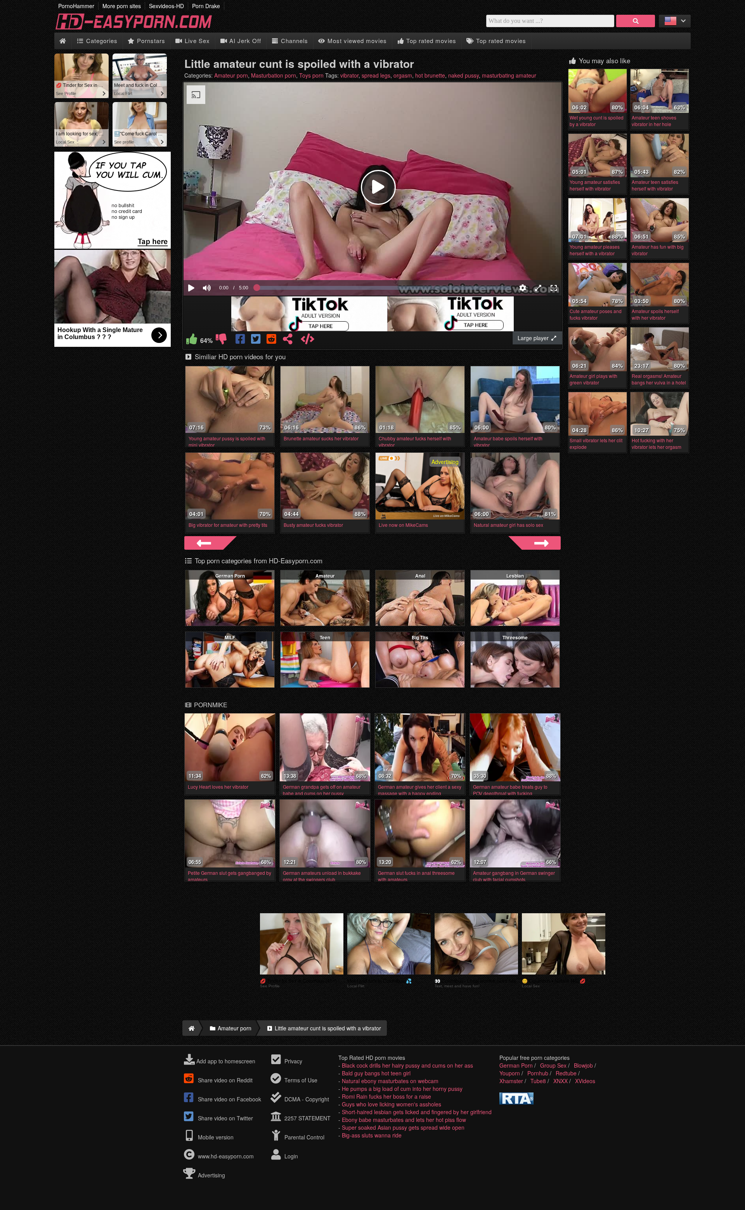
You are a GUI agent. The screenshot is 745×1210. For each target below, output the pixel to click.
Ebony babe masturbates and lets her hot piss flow (404, 1119)
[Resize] (538, 288)
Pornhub (537, 1073)
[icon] (62, 41)
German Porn (230, 575)
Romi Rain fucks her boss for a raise (386, 1096)
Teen (325, 637)
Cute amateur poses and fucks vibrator (596, 314)
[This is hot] (192, 340)
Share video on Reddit (224, 1080)
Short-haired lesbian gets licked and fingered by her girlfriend (417, 1112)
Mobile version (215, 1137)
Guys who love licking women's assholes (391, 1104)
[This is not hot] (221, 340)
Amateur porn (231, 75)
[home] (190, 1028)
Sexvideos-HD (166, 6)
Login (290, 1156)
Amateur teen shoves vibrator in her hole (654, 120)
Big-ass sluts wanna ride (372, 1135)
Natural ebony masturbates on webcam (390, 1081)
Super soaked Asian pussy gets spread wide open (403, 1127)
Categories (101, 40)
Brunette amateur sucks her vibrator (321, 438)
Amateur (325, 575)
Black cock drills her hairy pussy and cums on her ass (407, 1065)
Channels (293, 40)
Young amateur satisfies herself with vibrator (595, 185)
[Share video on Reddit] (272, 340)
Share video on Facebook (228, 1099)
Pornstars (150, 40)
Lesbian (515, 575)
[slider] (220, 264)
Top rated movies (430, 40)
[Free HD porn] (139, 29)
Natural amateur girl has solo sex (508, 524)
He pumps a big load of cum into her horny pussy (402, 1088)
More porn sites (121, 6)
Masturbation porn (273, 75)
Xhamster (511, 1081)
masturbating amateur (509, 75)
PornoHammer (76, 6)
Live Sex (196, 40)
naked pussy (463, 75)
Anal (420, 575)
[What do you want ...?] (635, 21)
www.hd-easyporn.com (226, 1156)
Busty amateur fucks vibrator (313, 524)
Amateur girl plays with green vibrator (593, 379)
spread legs (376, 75)
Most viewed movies (356, 40)
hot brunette (430, 75)
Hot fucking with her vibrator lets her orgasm (656, 443)
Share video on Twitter (224, 1118)
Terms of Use (300, 1080)
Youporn (509, 1073)
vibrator (349, 75)
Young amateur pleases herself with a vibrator (595, 249)
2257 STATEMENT (307, 1118)
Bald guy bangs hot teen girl (376, 1073)
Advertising (210, 1175)
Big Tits (420, 637)
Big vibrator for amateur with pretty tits (228, 524)
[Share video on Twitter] (256, 340)
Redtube (566, 1073)
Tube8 (538, 1081)
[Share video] (288, 340)
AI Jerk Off (244, 40)
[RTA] (516, 1102)
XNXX (560, 1081)
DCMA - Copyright (306, 1099)
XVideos (585, 1081)
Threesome (515, 637)
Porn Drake (206, 6)
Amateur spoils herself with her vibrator (655, 314)
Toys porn (311, 75)
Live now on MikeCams (403, 524)
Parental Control (303, 1137)
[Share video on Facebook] (241, 340)
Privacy (292, 1061)
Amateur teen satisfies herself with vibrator (655, 185)
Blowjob (583, 1065)
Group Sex (553, 1065)
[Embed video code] (307, 340)
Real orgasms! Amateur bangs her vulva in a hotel (659, 379)
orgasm (402, 75)
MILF (230, 637)
